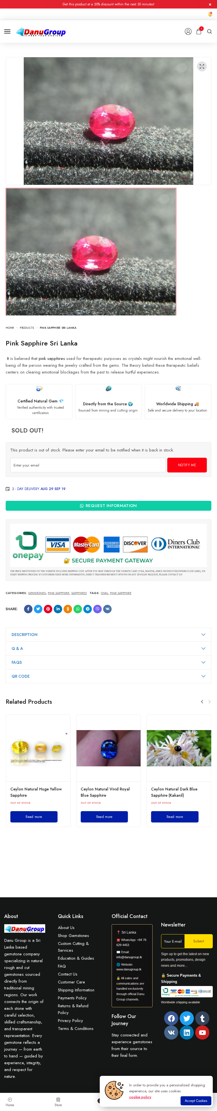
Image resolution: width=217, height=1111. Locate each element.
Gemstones (37, 593)
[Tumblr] (202, 1018)
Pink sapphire (120, 593)
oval (104, 593)
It (8, 358)
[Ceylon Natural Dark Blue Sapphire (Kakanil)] (179, 748)
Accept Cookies (196, 1100)
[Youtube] (202, 1032)
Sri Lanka (128, 932)
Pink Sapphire (58, 593)
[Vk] (171, 1032)
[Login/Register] (188, 31)
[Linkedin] (187, 1032)
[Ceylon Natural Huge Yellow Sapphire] (38, 748)
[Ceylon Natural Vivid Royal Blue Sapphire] (108, 748)
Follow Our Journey (124, 1020)
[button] (202, 701)
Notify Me (187, 465)
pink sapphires (52, 358)
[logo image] (41, 31)
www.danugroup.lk (129, 969)
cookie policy (140, 1097)
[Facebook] (171, 1018)
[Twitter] (187, 1018)
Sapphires (79, 593)
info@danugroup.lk (129, 957)
